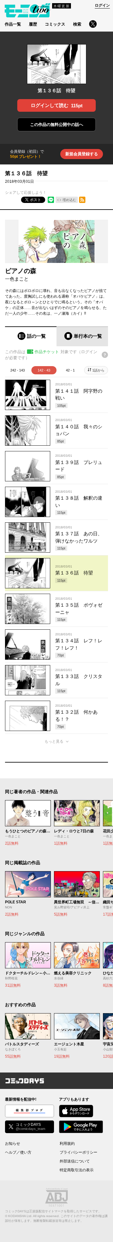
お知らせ (12, 1143)
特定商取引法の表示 (77, 1170)
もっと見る (54, 741)
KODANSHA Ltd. (20, 1216)
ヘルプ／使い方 (18, 1152)
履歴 (33, 24)
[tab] (30, 336)
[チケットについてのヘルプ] (105, 355)
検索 (77, 24)
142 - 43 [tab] (44, 370)
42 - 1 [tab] (70, 370)
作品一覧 (13, 24)
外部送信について (75, 1161)
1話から (98, 370)
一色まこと (17, 279)
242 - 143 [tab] (17, 370)
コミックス (55, 24)
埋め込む (69, 200)
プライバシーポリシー (78, 1152)
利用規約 (67, 1143)
